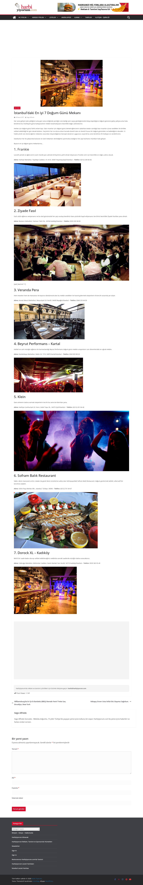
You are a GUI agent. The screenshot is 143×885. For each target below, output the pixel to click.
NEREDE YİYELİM (38, 17)
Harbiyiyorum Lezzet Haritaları (23, 864)
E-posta (15, 788)
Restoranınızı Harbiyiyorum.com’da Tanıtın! (27, 859)
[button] (27, 17)
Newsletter (16, 846)
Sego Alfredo (30, 117)
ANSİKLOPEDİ (66, 17)
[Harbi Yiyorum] (14, 17)
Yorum (15, 749)
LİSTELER (52, 17)
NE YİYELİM (22, 17)
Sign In (14, 851)
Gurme (77, 17)
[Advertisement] (71, 35)
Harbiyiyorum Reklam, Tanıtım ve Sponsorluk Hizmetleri (32, 842)
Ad (13, 778)
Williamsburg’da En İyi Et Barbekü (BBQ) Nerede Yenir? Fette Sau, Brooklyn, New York (40, 703)
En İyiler (17, 108)
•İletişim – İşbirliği (102, 17)
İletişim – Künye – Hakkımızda (22, 833)
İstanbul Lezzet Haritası (20, 868)
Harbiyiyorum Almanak (20, 837)
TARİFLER (88, 17)
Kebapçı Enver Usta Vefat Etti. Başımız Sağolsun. (110, 701)
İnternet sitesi (17, 798)
